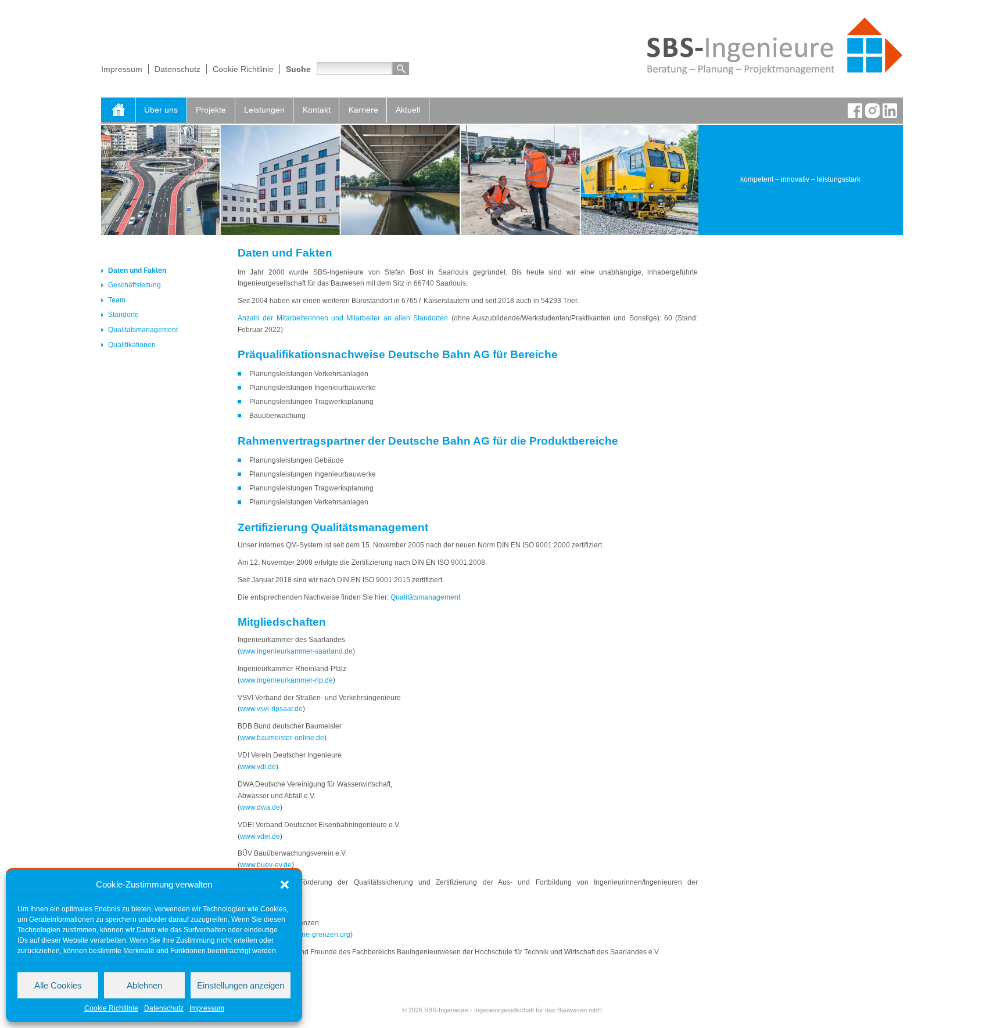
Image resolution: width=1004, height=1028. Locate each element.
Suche (298, 69)
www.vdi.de (258, 767)
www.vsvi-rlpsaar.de (271, 709)
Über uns (161, 109)
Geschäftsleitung (134, 285)
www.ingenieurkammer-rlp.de (286, 680)
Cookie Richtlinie (111, 1008)
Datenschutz (164, 1008)
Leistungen (264, 109)
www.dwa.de (260, 807)
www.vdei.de (260, 836)
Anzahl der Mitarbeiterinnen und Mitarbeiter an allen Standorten (343, 318)
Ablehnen (144, 985)
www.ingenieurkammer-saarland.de (296, 651)
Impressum (206, 1008)
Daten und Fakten (137, 270)
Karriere (363, 109)
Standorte (123, 315)
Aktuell (408, 109)
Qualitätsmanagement (143, 330)
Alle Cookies (58, 985)
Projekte (211, 109)
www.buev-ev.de (266, 865)
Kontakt (317, 109)
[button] (285, 884)
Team (117, 300)
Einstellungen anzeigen (240, 985)
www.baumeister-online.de (282, 738)
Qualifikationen (132, 345)
